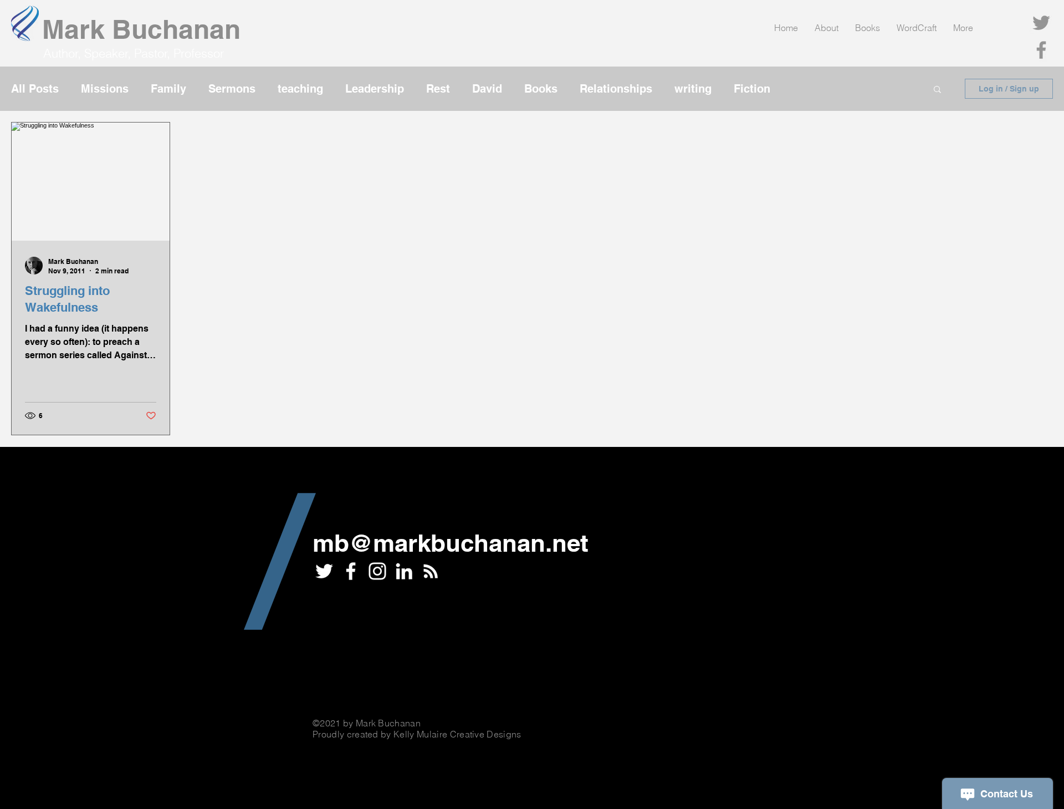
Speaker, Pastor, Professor (154, 53)
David (487, 88)
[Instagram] (377, 571)
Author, (63, 53)
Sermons (231, 88)
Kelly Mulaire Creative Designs (457, 734)
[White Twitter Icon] (324, 571)
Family (168, 88)
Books (540, 88)
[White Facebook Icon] (350, 571)
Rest (438, 88)
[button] (937, 90)
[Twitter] (1041, 22)
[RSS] (430, 571)
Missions (105, 88)
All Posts (35, 88)
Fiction (752, 88)
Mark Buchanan (141, 29)
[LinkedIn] (404, 571)
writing (693, 88)
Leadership (374, 88)
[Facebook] (1041, 50)
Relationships (616, 88)
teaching (300, 88)
